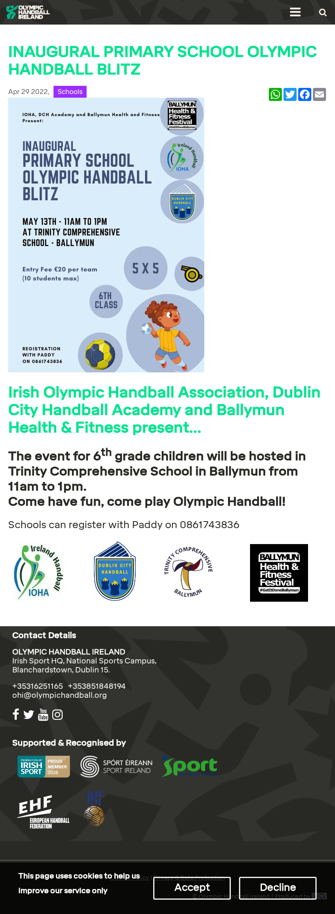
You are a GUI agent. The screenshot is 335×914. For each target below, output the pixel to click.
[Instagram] (58, 714)
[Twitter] (29, 714)
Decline (278, 887)
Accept (192, 887)
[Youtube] (44, 714)
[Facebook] (16, 714)
